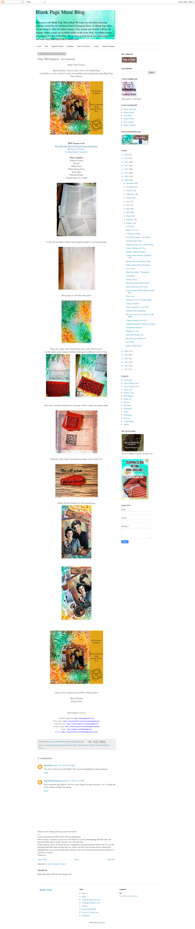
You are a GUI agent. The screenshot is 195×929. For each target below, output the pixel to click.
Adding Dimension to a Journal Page (139, 244)
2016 (126, 358)
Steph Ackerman (130, 109)
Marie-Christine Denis (80, 745)
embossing (127, 415)
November (130, 187)
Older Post (111, 859)
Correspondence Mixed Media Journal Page (140, 291)
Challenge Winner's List (91, 902)
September (130, 194)
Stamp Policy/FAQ (57, 46)
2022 (126, 169)
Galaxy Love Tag (132, 230)
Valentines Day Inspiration (136, 310)
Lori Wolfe (128, 115)
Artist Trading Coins (131, 386)
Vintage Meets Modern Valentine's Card (139, 256)
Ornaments (128, 408)
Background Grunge (76, 149)
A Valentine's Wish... (134, 233)
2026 (126, 154)
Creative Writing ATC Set (135, 248)
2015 (126, 362)
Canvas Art (128, 389)
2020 (126, 176)
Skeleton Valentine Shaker (136, 251)
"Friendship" (130, 276)
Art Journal (48, 745)
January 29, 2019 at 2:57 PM (73, 780)
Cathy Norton (129, 118)
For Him (69, 745)
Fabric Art (127, 399)
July (128, 201)
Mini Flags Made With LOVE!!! (138, 283)
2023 (126, 165)
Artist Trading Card (131, 383)
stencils (126, 424)
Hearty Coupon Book (134, 345)
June (128, 205)
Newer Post (42, 859)
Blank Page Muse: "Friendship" (138, 272)
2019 (126, 180)
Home (39, 46)
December (130, 183)
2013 (126, 369)
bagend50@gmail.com (53, 780)
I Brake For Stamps (108, 46)
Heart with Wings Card (134, 334)
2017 (126, 354)
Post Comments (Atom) (57, 864)
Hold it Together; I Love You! (137, 307)
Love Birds (130, 342)
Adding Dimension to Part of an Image (140, 324)
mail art (126, 418)
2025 (126, 158)
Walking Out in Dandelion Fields (138, 261)
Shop (46, 46)
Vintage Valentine (132, 303)
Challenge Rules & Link (91, 899)
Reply (46, 772)
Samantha (48, 765)
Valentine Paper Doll (134, 241)
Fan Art (126, 402)
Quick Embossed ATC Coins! (137, 286)
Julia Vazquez (129, 122)
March (129, 216)
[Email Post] (89, 741)
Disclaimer (70, 46)
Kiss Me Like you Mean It (136, 338)
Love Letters (130, 268)
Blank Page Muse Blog (60, 11)
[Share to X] (99, 741)
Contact (96, 46)
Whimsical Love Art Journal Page (138, 299)
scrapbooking (129, 421)
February (130, 219)
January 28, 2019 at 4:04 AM (64, 765)
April (128, 212)
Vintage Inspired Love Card (136, 320)
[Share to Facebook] (101, 741)
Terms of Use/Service (83, 46)
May (128, 208)
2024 (126, 162)
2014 (126, 365)
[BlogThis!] (96, 741)
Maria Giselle (129, 112)
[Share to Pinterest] (104, 741)
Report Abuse (46, 889)
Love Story (130, 226)
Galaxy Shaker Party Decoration (138, 265)
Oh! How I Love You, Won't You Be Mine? (140, 315)
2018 (126, 351)
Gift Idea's (127, 405)
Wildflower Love (132, 331)
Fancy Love (130, 296)
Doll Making (128, 396)
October (129, 190)
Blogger (102, 922)
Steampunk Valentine (134, 327)
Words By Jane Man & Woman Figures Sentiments (76, 146)
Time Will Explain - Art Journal (138, 237)
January (129, 223)
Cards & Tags (129, 392)
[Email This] (94, 741)
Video (126, 411)
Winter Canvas (131, 279)
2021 (126, 173)
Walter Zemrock (130, 125)
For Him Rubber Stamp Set (76, 152)
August (129, 197)
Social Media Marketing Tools (129, 896)
